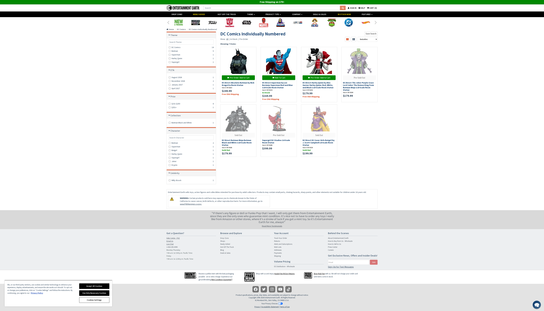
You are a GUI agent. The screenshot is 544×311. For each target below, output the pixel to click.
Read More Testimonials (272, 226)
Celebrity (174, 173)
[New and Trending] (178, 22)
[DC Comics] (348, 22)
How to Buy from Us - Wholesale (340, 241)
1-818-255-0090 (172, 247)
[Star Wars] (246, 22)
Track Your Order (280, 238)
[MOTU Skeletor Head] (280, 22)
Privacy (257, 307)
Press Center (332, 247)
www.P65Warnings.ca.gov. (191, 204)
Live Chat (170, 244)
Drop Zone (224, 238)
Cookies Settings (94, 300)
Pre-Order (243, 39)
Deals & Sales (319, 14)
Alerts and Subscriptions (283, 244)
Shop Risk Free (319, 273)
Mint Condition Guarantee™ (221, 279)
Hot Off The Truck (227, 14)
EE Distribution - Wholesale (284, 266)
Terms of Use (285, 307)
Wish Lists (277, 247)
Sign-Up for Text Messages (341, 266)
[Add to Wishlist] (252, 50)
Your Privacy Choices (269, 303)
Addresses (277, 250)
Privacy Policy (37, 293)
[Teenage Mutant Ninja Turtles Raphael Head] (331, 22)
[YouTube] (280, 289)
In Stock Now (344, 14)
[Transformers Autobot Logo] (229, 22)
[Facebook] (255, 289)
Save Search (371, 33)
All (227, 39)
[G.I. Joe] (297, 22)
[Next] (376, 22)
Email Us (169, 241)
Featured (366, 14)
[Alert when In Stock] (252, 55)
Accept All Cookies (94, 286)
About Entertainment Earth (338, 238)
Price (172, 96)
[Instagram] (272, 289)
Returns (277, 241)
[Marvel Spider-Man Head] (263, 22)
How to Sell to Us (334, 244)
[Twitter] (264, 289)
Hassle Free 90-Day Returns (284, 273)
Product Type (272, 14)
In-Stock (233, 39)
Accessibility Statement (270, 307)
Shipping (277, 256)
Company (296, 14)
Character (175, 130)
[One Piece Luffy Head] (314, 22)
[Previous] (168, 22)
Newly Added (199, 14)
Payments (278, 253)
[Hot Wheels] (365, 22)
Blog (222, 250)
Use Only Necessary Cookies (94, 293)
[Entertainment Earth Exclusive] (195, 22)
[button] (537, 305)
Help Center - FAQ (173, 238)
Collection (175, 115)
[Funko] (212, 22)
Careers (331, 250)
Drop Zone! (177, 14)
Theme (250, 14)
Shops (222, 241)
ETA (172, 70)
